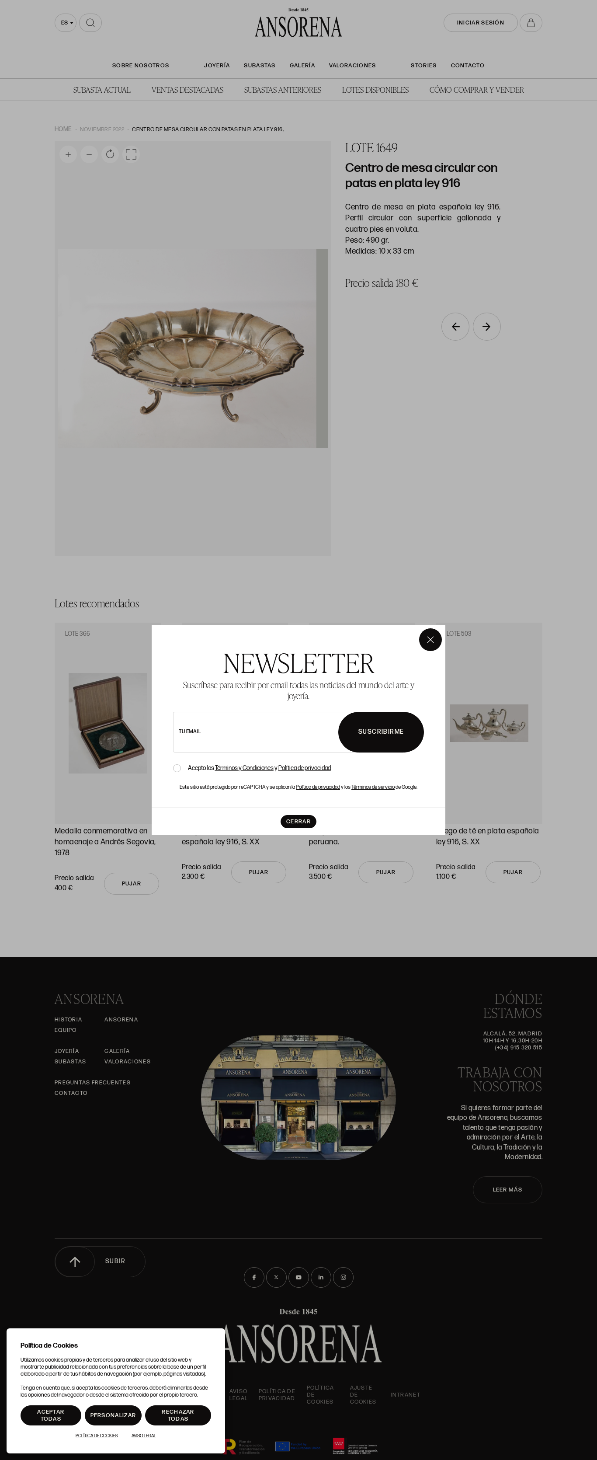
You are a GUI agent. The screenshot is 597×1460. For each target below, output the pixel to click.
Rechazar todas (178, 1415)
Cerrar (298, 821)
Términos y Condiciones (244, 768)
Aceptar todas (50, 1415)
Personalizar (113, 1415)
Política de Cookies (97, 1436)
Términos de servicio (373, 787)
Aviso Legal (144, 1436)
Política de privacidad (304, 768)
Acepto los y (259, 768)
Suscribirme (381, 731)
